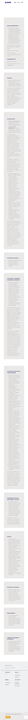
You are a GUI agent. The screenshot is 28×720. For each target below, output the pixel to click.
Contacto (16, 677)
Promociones (17, 675)
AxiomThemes (8, 714)
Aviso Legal (17, 685)
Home (6, 7)
